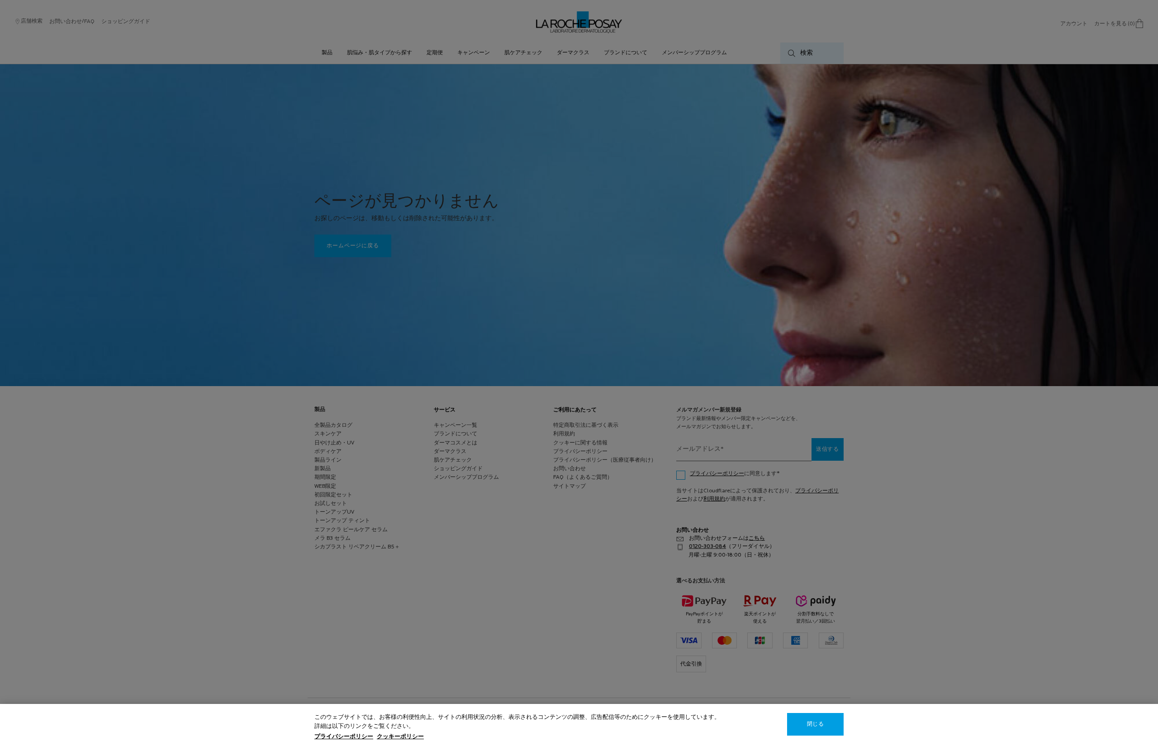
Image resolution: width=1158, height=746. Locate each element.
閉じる (815, 724)
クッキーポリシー (400, 737)
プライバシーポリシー (343, 737)
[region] (579, 725)
